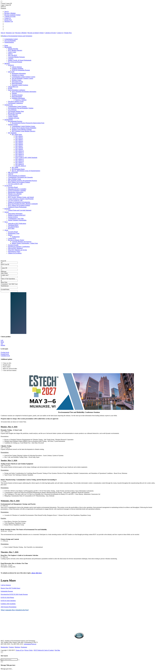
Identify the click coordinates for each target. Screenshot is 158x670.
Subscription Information (15, 213)
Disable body (7, 365)
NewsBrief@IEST (13, 227)
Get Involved (8, 185)
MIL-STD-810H (13, 172)
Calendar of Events (9, 16)
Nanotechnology (9, 42)
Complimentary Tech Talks (16, 218)
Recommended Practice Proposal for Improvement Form (28, 123)
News (6, 222)
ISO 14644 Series (17, 134)
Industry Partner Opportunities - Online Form (25, 243)
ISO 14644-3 (19, 139)
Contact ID (4, 268)
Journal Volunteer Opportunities (17, 220)
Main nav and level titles (10, 368)
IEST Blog (11, 228)
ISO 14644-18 (19, 164)
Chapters (10, 58)
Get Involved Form (13, 195)
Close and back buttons (9, 370)
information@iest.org (30, 644)
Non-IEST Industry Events (16, 101)
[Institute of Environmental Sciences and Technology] (16, 36)
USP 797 (10, 174)
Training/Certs (8, 105)
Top (2, 343)
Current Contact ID (6, 3)
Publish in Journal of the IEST (17, 215)
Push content (6, 367)
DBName (3, 271)
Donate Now (8, 20)
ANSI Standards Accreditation (17, 175)
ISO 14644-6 (19, 144)
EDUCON (11, 72)
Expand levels (5, 354)
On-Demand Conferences (15, 103)
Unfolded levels (5, 355)
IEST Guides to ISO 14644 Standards (26, 157)
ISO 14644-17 (19, 162)
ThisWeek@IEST (13, 225)
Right (2, 342)
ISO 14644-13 (19, 152)
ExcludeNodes (5, 289)
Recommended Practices (15, 121)
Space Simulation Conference (16, 90)
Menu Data (4, 282)
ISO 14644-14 (19, 154)
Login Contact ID (6, 5)
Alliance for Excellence (15, 253)
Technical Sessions (17, 95)
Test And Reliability (10, 40)
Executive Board (13, 187)
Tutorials (14, 93)
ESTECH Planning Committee (17, 190)
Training (11, 647)
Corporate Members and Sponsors (21, 241)
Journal (6, 212)
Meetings (7, 63)
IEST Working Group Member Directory (23, 131)
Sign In (6, 11)
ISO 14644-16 (19, 161)
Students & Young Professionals (17, 207)
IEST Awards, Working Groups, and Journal (21, 197)
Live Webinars (12, 109)
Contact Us (7, 18)
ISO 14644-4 (19, 141)
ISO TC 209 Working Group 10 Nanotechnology (26, 170)
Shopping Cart (8, 21)
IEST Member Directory (15, 50)
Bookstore (7, 208)
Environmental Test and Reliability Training (20, 108)
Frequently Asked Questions (20, 85)
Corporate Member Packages (16, 57)
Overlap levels (5, 352)
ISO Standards (12, 133)
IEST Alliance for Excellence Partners (19, 182)
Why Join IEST (12, 55)
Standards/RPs (8, 119)
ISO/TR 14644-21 (20, 166)
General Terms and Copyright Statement (19, 210)
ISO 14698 (15, 167)
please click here (37, 573)
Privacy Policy (29, 650)
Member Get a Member (15, 194)
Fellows (10, 53)
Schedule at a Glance (18, 75)
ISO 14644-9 (19, 149)
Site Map (57, 650)
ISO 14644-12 (19, 159)
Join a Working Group (14, 179)
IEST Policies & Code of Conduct (44, 650)
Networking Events (17, 81)
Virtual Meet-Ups (13, 86)
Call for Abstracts (17, 67)
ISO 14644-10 (19, 151)
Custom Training (13, 116)
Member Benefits (13, 48)
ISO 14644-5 (19, 142)
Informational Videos (14, 251)
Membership (8, 47)
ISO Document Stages (18, 169)
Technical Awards (13, 245)
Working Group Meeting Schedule (22, 129)
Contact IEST (12, 238)
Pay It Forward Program (15, 62)
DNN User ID (5, 264)
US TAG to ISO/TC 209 (15, 184)
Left (2, 340)
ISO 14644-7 (19, 146)
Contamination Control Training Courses (23, 76)
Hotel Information (17, 83)
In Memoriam (16, 236)
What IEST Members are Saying (17, 250)
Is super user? (5, 275)
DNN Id (3, 7)
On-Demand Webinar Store (16, 111)
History (10, 235)
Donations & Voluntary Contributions (19, 246)
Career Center (12, 52)
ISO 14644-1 (19, 136)
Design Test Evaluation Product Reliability (24, 128)
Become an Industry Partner (12, 15)
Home (6, 45)
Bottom (3, 345)
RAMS (10, 88)
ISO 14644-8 (19, 147)
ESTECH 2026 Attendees (8, 600)
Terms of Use (20, 650)
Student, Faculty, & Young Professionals (19, 60)
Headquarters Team (13, 233)
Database (3, 8)
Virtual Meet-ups (13, 114)
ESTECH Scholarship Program (21, 70)
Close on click (7, 363)
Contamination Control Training (17, 106)
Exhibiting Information (18, 98)
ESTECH (11, 65)
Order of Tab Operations (8, 278)
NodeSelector (5, 286)
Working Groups (16, 80)
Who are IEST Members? (15, 248)
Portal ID (3, 261)
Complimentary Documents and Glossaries (20, 177)
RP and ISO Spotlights (14, 113)
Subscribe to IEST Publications (17, 223)
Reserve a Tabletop (20, 100)
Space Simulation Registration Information (24, 91)
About (6, 230)
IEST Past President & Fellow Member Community (23, 203)
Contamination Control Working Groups (23, 126)
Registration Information (19, 73)
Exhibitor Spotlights (17, 68)
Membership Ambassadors (15, 192)
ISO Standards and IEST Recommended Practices (22, 180)
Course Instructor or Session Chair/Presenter (21, 199)
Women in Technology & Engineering (19, 202)
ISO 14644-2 (19, 138)
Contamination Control (11, 39)
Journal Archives (13, 217)
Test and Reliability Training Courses (22, 78)
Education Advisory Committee (17, 189)
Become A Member (10, 13)
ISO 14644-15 (19, 156)
